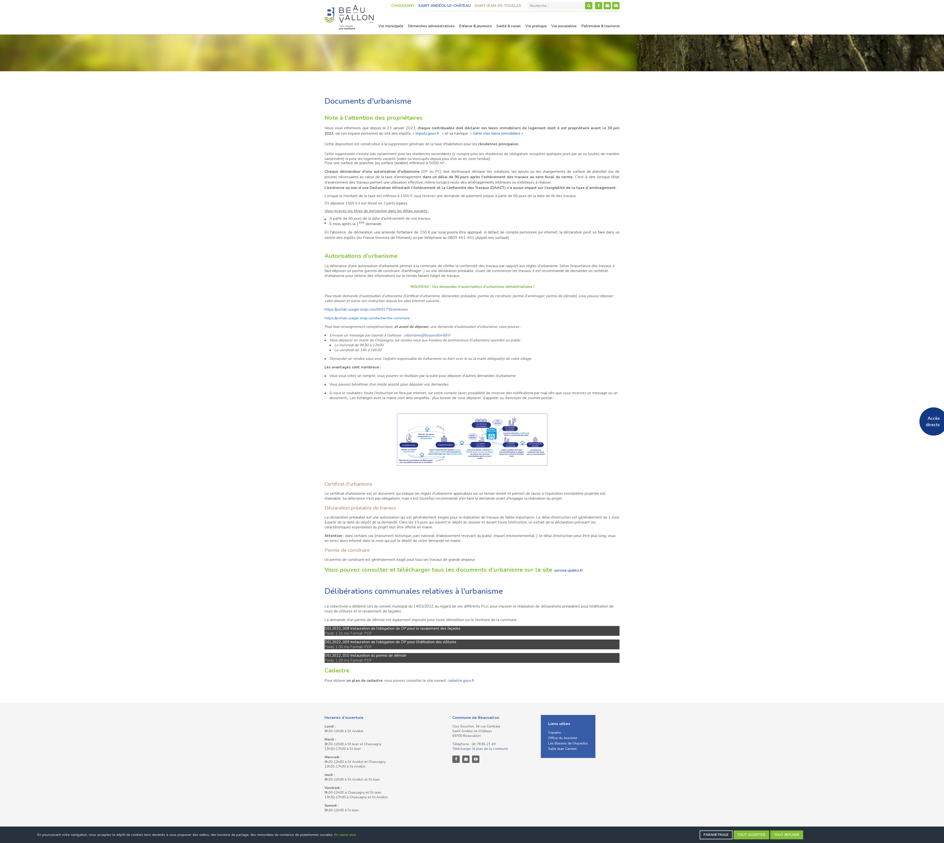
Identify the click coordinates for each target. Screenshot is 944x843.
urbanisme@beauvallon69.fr (427, 335)
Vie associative (564, 26)
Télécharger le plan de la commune (480, 748)
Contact (607, 5)
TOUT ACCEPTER (751, 834)
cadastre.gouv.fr (461, 680)
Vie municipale (390, 26)
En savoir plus (345, 834)
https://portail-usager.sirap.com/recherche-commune (367, 318)
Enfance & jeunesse (475, 26)
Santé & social (508, 26)
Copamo (554, 732)
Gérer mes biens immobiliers (496, 133)
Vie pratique (535, 26)
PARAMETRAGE (716, 834)
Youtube (616, 5)
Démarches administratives (431, 26)
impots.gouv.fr (427, 133)
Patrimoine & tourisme (600, 26)
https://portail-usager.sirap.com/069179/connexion (366, 309)
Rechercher (588, 5)
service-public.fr (568, 570)
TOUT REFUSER (786, 834)
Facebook (598, 5)
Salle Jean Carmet (562, 748)
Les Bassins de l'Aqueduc (568, 743)
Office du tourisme (562, 738)
